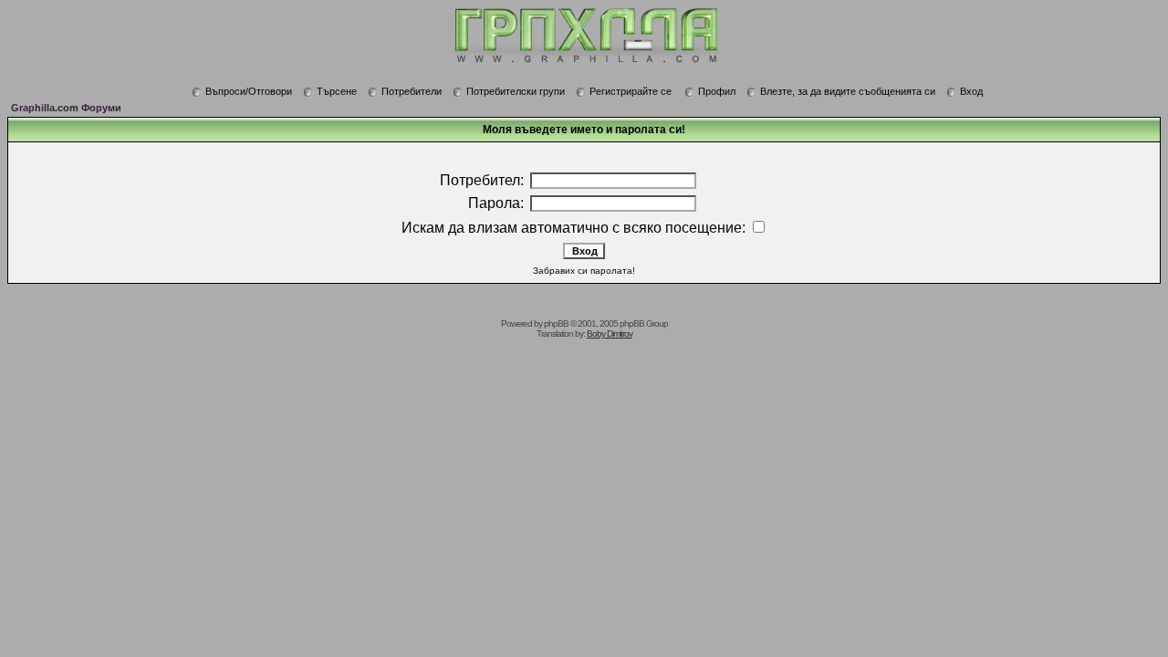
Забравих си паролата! (584, 271)
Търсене (337, 91)
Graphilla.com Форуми (66, 107)
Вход (971, 91)
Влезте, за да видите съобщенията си (847, 91)
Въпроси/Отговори (248, 91)
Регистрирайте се (630, 91)
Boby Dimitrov (609, 333)
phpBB (556, 323)
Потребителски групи (515, 91)
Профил (716, 91)
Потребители (411, 91)
